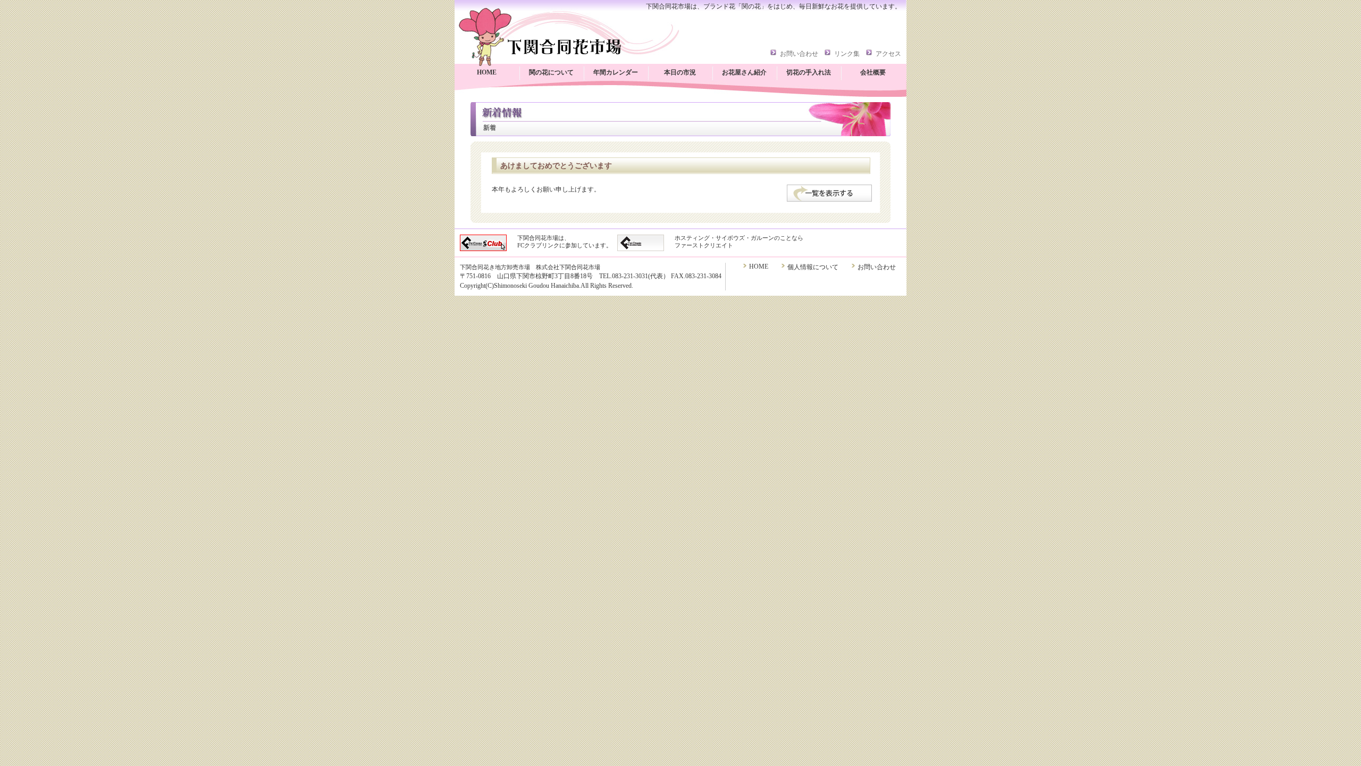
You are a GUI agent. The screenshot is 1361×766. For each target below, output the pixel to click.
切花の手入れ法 (808, 72)
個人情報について (812, 267)
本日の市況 (680, 72)
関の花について (551, 72)
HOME (487, 72)
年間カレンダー (615, 72)
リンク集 (847, 53)
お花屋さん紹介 (744, 72)
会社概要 (873, 72)
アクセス (888, 53)
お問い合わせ (799, 53)
